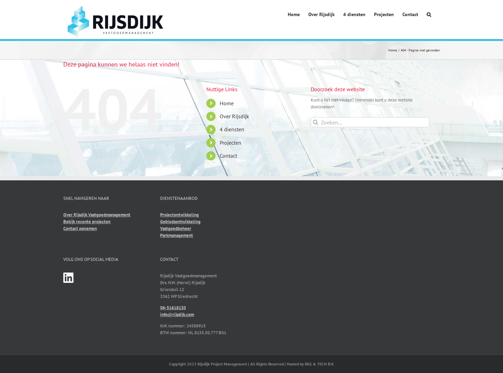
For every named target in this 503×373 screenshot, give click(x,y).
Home (227, 103)
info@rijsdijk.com (177, 314)
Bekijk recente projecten (87, 222)
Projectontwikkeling (179, 215)
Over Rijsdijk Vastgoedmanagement (96, 215)
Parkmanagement (176, 235)
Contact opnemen (80, 228)
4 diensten (232, 129)
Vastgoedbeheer (175, 228)
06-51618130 (173, 308)
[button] (429, 15)
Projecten (230, 142)
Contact (228, 155)
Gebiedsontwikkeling (180, 222)
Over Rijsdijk (234, 116)
